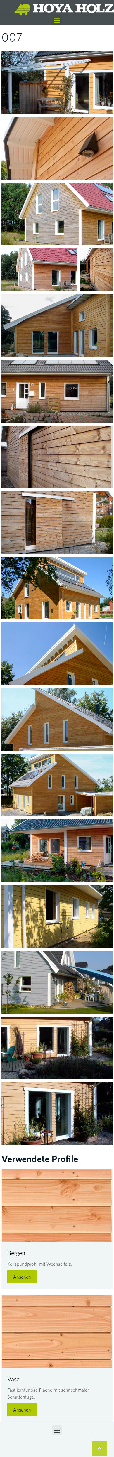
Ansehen (22, 1276)
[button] (57, 20)
